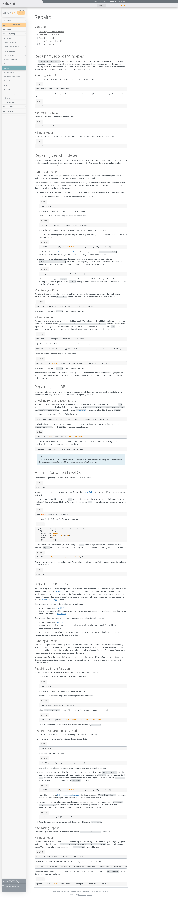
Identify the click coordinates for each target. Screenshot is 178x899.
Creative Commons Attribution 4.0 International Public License (90, 891)
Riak (95, 2)
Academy (102, 2)
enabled (60, 622)
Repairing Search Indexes (50, 35)
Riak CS (122, 5)
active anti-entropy (49, 600)
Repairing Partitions (47, 44)
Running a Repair (46, 75)
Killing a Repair (44, 132)
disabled (60, 608)
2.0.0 (21, 13)
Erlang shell (87, 492)
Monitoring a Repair (47, 112)
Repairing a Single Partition (52, 668)
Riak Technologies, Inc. (85, 895)
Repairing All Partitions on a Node (56, 731)
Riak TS (112, 5)
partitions (59, 591)
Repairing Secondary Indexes (51, 32)
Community (112, 2)
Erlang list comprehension (69, 252)
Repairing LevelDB (46, 38)
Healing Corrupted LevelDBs (51, 41)
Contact (122, 2)
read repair (61, 614)
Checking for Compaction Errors (55, 400)
